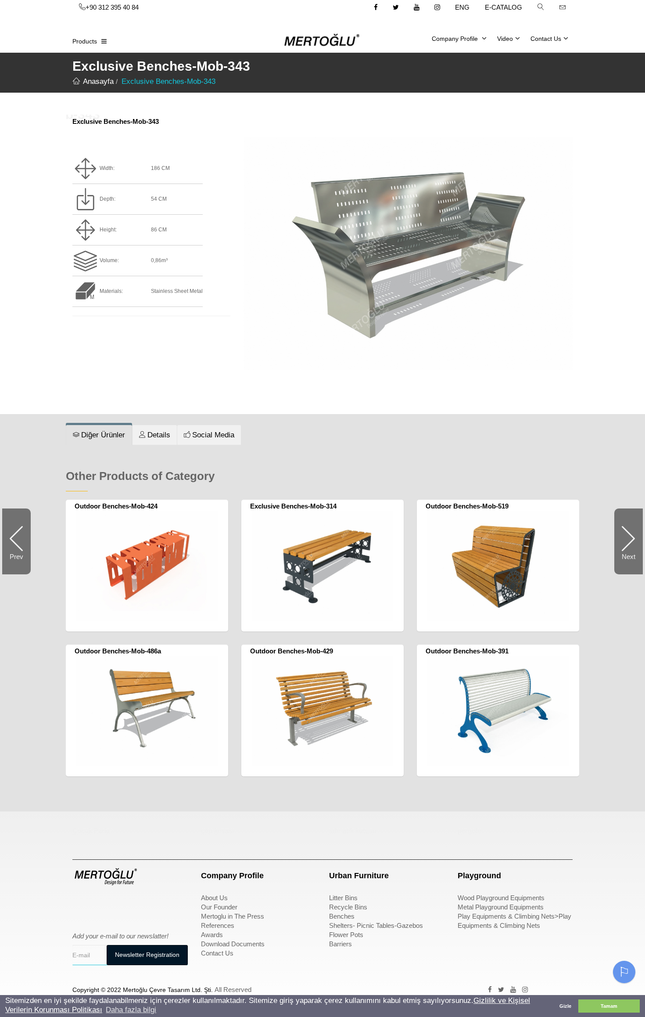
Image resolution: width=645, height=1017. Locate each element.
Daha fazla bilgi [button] (131, 1010)
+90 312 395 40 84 (112, 7)
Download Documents (233, 944)
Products (84, 41)
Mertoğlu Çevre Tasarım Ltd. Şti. (168, 989)
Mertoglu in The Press (232, 916)
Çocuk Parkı (91, 830)
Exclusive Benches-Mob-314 (293, 506)
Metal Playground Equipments (501, 907)
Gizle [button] (565, 1006)
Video (505, 38)
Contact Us (545, 38)
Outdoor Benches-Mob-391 (467, 651)
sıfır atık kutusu (352, 830)
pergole (469, 830)
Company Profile (456, 38)
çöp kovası (217, 830)
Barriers (340, 944)
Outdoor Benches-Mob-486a (118, 651)
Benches (342, 916)
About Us (214, 898)
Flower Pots (346, 934)
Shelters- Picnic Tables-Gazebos (376, 925)
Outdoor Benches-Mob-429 (291, 651)
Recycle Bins (348, 907)
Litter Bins (343, 898)
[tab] (99, 435)
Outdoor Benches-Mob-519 (467, 506)
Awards (212, 934)
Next (624, 563)
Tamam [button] (609, 1006)
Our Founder (219, 907)
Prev (20, 563)
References (217, 925)
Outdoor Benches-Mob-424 (116, 506)
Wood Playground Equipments (501, 898)
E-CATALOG (503, 7)
